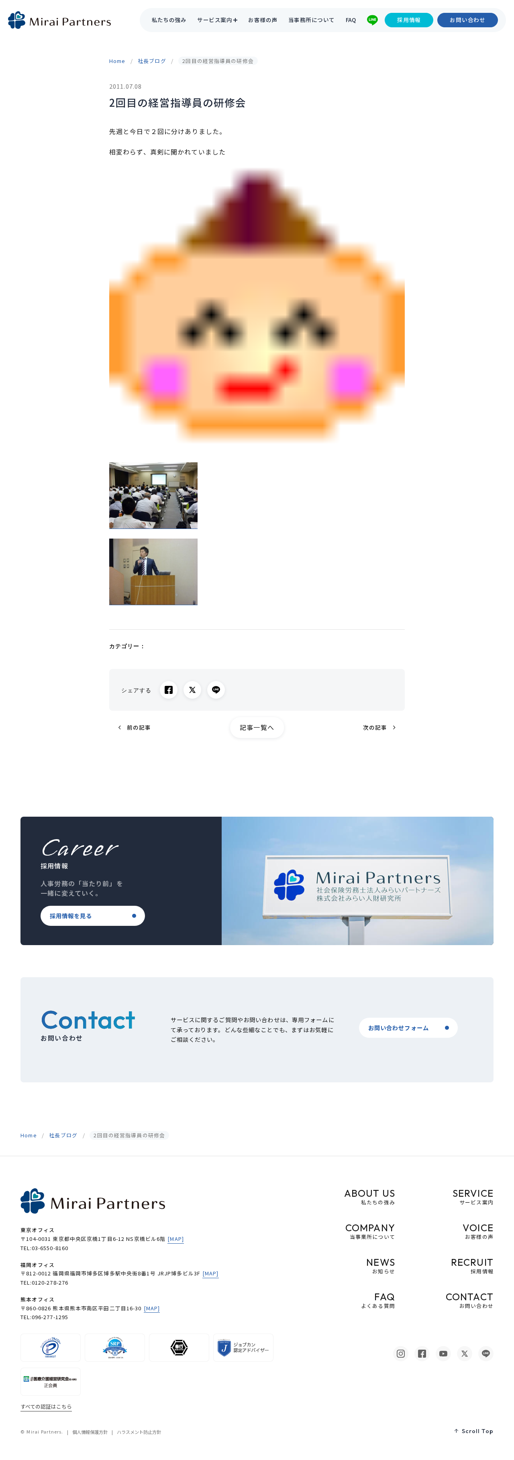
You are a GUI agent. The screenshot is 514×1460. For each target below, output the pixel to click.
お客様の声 (262, 20)
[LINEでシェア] (216, 690)
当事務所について (311, 20)
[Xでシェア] (192, 690)
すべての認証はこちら (46, 1406)
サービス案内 (214, 20)
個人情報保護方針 (90, 1432)
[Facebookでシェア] (168, 690)
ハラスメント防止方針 (139, 1432)
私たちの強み (169, 20)
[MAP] (175, 1238)
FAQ (351, 20)
